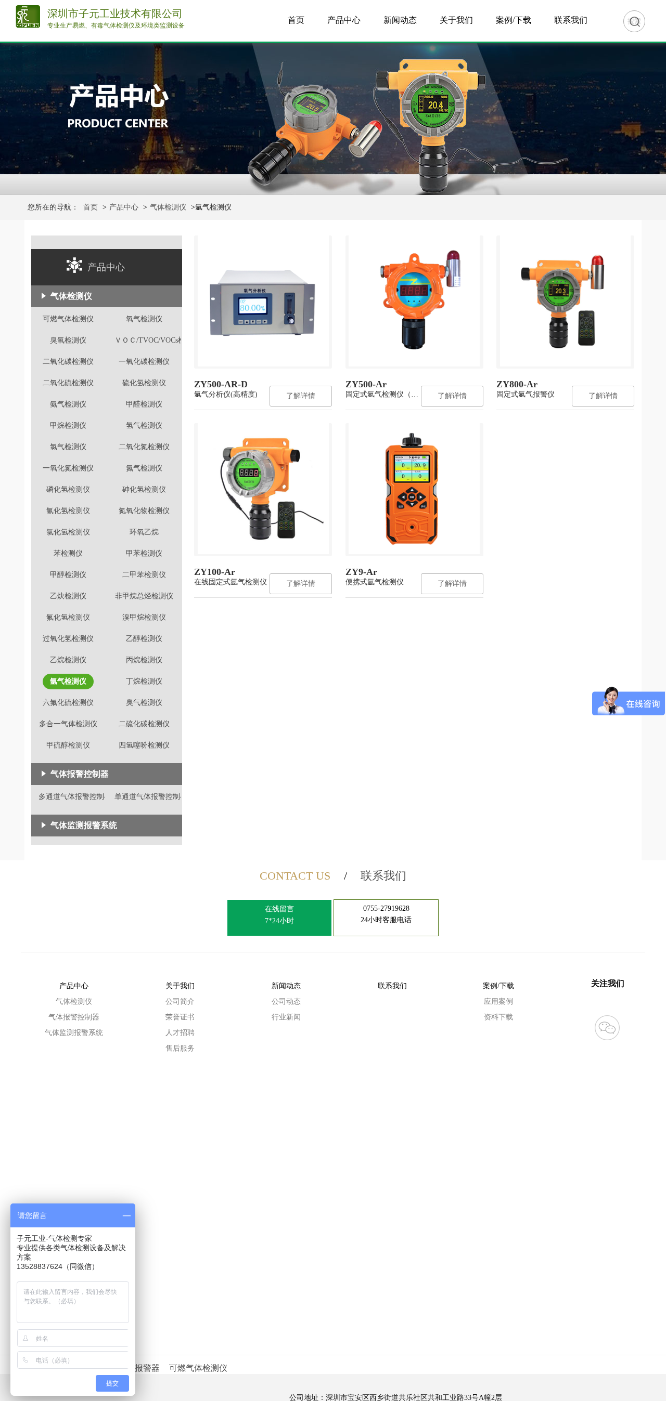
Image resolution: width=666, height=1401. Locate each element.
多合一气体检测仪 (68, 724)
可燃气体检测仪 (68, 319)
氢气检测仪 (144, 425)
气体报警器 (139, 1368)
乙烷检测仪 (68, 660)
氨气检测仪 (68, 404)
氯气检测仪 (68, 447)
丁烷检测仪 (144, 681)
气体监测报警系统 (83, 825)
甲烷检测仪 (68, 425)
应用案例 (498, 1001)
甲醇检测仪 (68, 575)
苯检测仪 (68, 553)
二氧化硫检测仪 (68, 383)
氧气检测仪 (144, 319)
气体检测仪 (168, 207)
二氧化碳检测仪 (68, 361)
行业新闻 (286, 1017)
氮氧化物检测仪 (144, 511)
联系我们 (570, 20)
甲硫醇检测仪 (68, 745)
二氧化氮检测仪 (144, 447)
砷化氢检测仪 (144, 489)
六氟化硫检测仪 (68, 702)
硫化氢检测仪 (144, 383)
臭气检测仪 (144, 702)
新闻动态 (400, 20)
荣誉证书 (180, 1017)
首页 (296, 20)
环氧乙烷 (144, 532)
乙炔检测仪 (68, 596)
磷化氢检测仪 (68, 489)
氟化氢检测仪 (68, 617)
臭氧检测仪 (68, 340)
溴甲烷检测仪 (144, 617)
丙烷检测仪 (144, 660)
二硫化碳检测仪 (144, 724)
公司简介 (180, 1001)
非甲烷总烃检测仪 (144, 596)
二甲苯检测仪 (144, 575)
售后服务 (180, 1048)
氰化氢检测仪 (68, 511)
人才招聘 (180, 1033)
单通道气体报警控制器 (150, 797)
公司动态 (286, 1001)
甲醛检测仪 (144, 404)
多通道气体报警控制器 (75, 797)
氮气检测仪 (144, 468)
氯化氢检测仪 (68, 532)
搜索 (634, 21)
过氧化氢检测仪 (68, 639)
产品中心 (344, 20)
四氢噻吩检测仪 (144, 745)
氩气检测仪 (68, 681)
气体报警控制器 (73, 1017)
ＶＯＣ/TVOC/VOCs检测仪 (157, 340)
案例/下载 (513, 20)
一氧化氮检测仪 (68, 468)
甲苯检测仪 (144, 553)
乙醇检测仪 (144, 639)
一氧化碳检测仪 (144, 361)
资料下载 (498, 1017)
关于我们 (456, 20)
